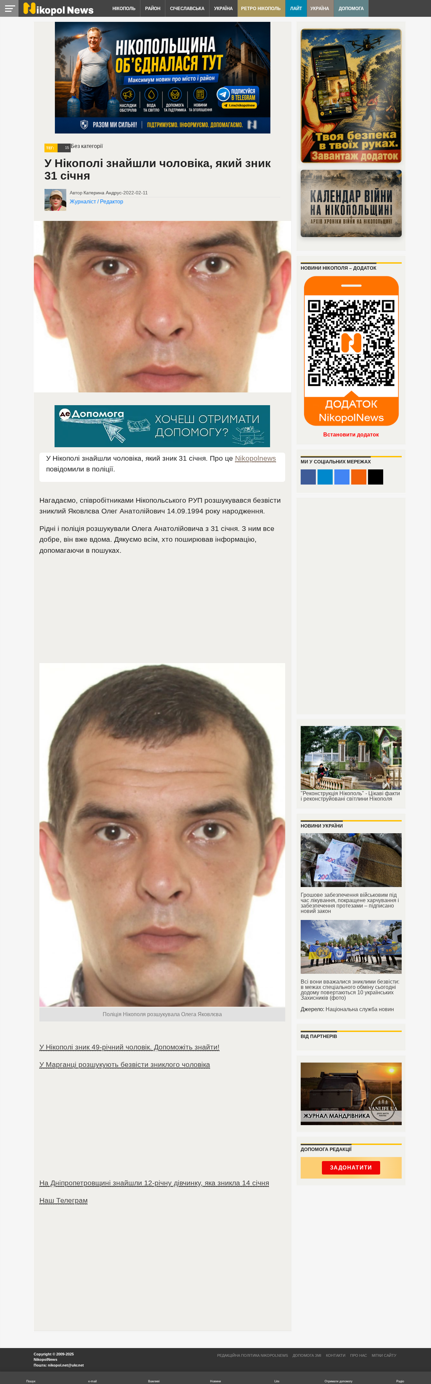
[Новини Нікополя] (58, 14)
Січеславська (187, 8)
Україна (223, 8)
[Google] (342, 477)
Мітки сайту (384, 1355)
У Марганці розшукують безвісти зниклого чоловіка (124, 1064)
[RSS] (358, 477)
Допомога (351, 8)
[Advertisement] (162, 612)
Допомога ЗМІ (307, 1355)
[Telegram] (325, 477)
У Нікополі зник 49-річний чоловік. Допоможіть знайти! (129, 1047)
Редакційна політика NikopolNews (252, 1355)
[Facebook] (308, 477)
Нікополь (123, 8)
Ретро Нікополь (260, 8)
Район (152, 8)
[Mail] (375, 477)
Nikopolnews (255, 458)
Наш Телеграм (63, 1200)
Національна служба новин (360, 1009)
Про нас (358, 1355)
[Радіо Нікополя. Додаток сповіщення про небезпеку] (351, 96)
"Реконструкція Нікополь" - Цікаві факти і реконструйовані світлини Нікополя (350, 796)
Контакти (335, 1355)
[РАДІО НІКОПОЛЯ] (351, 203)
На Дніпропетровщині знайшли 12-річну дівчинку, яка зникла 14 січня (154, 1183)
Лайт (296, 8)
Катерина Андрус (103, 192)
